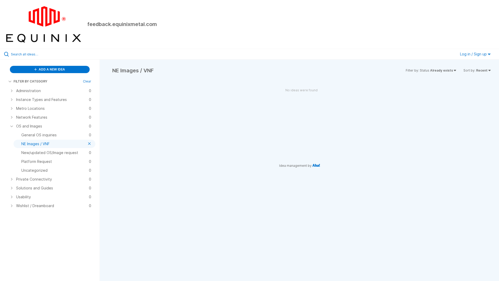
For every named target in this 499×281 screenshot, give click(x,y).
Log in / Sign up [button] (474, 54)
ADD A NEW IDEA (51, 69)
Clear (87, 81)
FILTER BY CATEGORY (30, 81)
